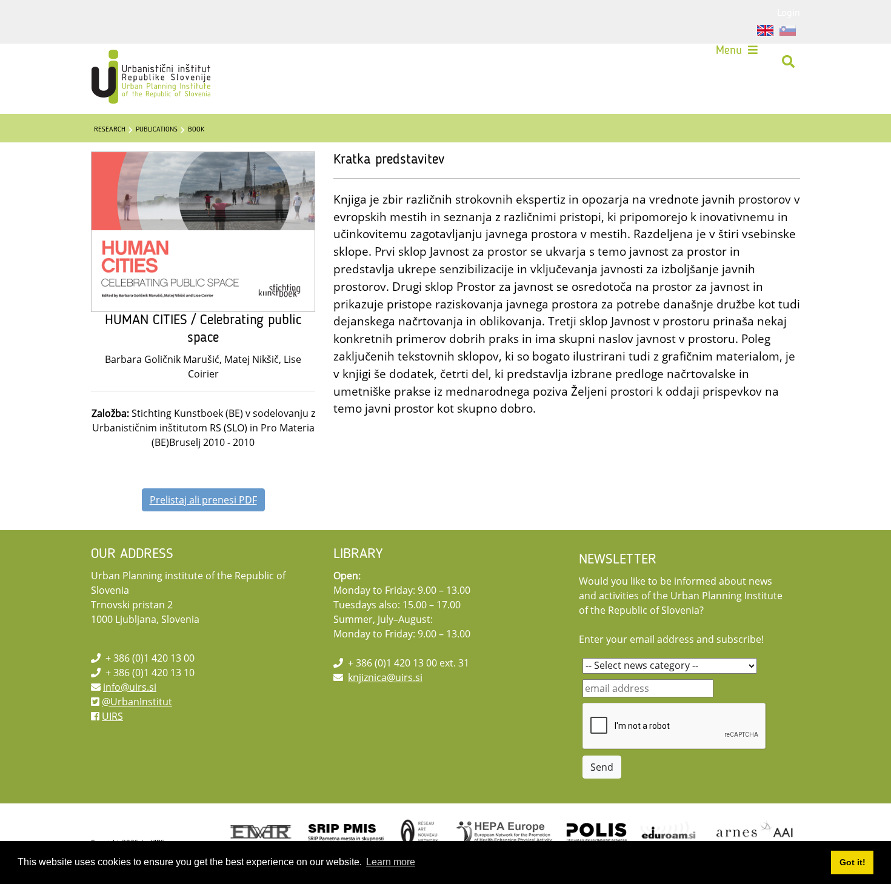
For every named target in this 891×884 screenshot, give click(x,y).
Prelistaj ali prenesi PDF (203, 500)
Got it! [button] (852, 862)
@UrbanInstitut (137, 701)
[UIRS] (125, 62)
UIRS (112, 716)
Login (788, 12)
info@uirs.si (129, 687)
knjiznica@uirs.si (385, 677)
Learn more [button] (390, 862)
